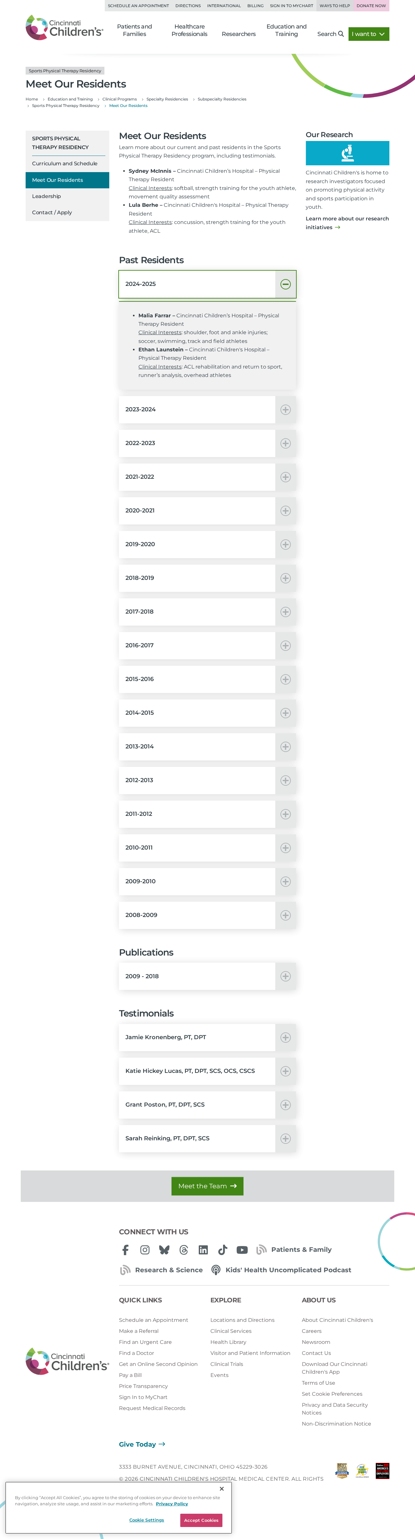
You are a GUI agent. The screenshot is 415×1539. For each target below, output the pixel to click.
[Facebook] (125, 1249)
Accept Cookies (201, 1520)
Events (219, 1375)
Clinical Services (231, 1331)
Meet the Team (202, 1186)
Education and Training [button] (287, 30)
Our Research (329, 134)
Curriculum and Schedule (65, 163)
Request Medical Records (152, 1408)
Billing (255, 5)
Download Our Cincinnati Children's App (334, 1368)
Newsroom (316, 1342)
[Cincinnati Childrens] (67, 1361)
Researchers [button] (238, 34)
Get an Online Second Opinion (158, 1364)
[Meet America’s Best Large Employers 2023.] (382, 1479)
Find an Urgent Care (145, 1342)
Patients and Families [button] (134, 30)
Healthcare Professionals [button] (190, 30)
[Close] (222, 1489)
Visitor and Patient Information (250, 1353)
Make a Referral (139, 1331)
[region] (118, 1508)
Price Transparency (143, 1386)
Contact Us (316, 1353)
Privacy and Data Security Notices (335, 1409)
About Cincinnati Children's (337, 1320)
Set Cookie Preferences (332, 1394)
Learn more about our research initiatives (347, 223)
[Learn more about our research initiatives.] (347, 153)
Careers (312, 1331)
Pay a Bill (130, 1375)
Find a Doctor (136, 1353)
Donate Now (371, 5)
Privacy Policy (172, 1504)
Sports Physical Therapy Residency (60, 142)
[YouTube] (242, 1249)
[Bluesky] (164, 1249)
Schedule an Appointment (138, 5)
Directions (188, 5)
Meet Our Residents (57, 180)
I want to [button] (364, 34)
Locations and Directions (242, 1320)
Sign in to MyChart (291, 5)
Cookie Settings (146, 1519)
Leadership (46, 196)
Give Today (137, 1444)
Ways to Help (335, 5)
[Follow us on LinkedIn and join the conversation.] (203, 1249)
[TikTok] (222, 1249)
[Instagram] (144, 1249)
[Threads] (183, 1249)
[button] (207, 284)
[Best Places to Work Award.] (362, 1479)
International (224, 5)
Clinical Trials (226, 1364)
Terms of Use (318, 1383)
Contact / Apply (52, 212)
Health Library (228, 1342)
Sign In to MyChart (143, 1397)
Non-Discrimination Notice (336, 1424)
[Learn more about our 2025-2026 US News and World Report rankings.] (342, 1479)
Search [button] (326, 34)
